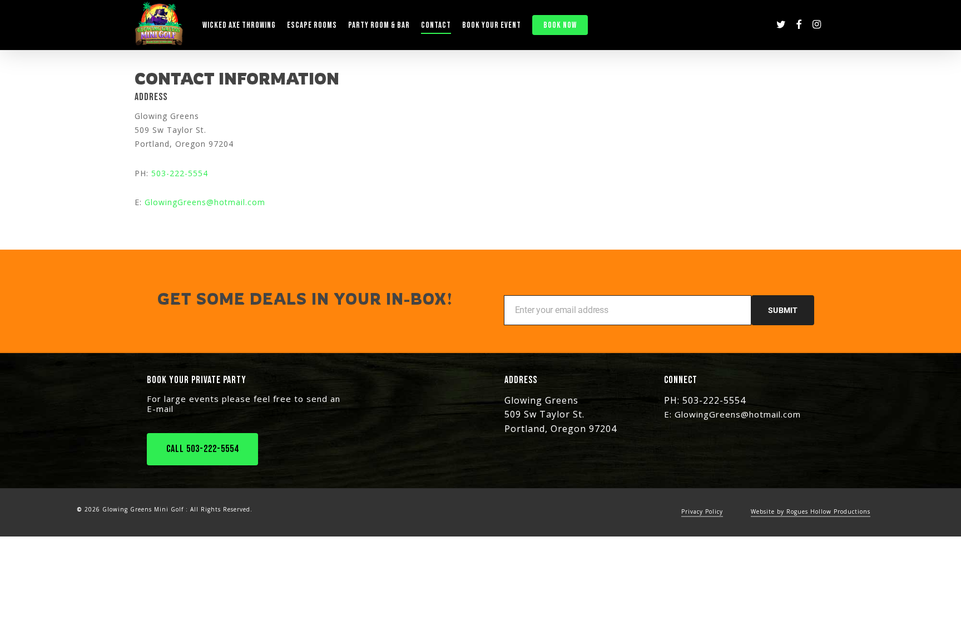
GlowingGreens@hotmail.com (205, 202)
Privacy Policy (702, 511)
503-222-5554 (179, 173)
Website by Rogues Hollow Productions (810, 511)
